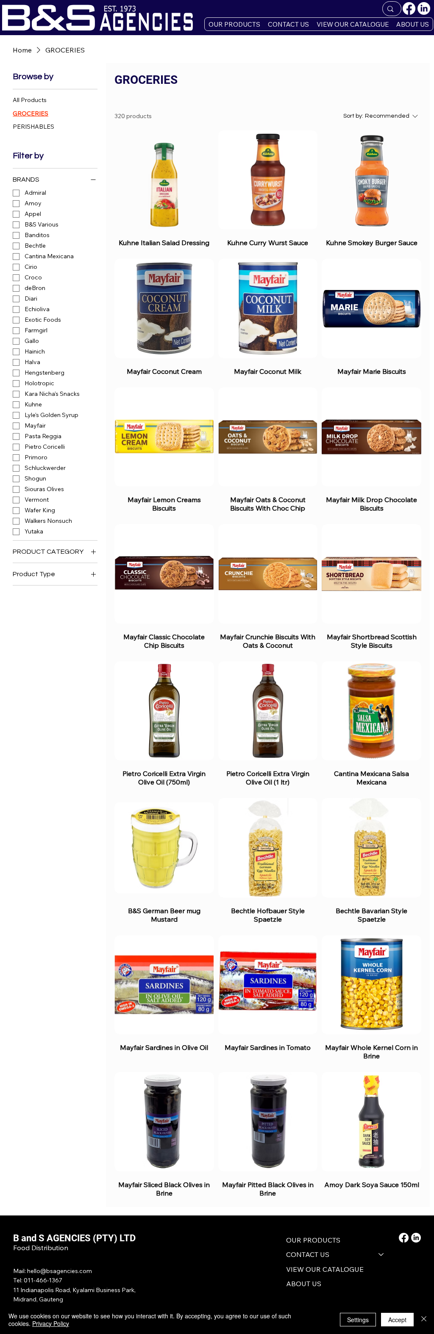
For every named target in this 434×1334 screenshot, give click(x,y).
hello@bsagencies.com (59, 1271)
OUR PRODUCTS (313, 1240)
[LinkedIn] (423, 8)
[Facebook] (409, 8)
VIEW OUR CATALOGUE (325, 1269)
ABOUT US (303, 1283)
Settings (358, 1319)
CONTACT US (307, 1254)
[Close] (424, 1319)
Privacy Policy (50, 1323)
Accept (397, 1319)
